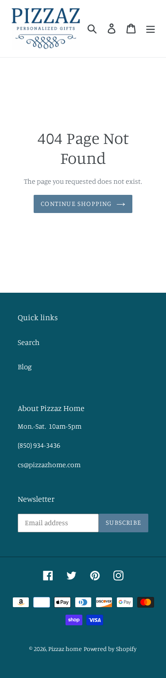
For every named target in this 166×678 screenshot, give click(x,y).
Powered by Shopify (110, 648)
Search (28, 342)
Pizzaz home (65, 648)
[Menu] (150, 28)
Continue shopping (76, 203)
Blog (25, 366)
